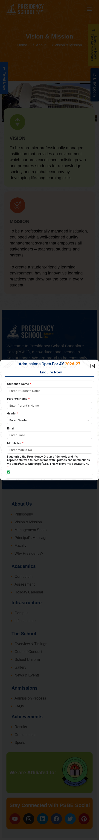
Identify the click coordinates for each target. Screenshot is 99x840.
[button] (92, 366)
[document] (49, 420)
